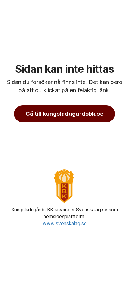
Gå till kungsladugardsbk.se (64, 113)
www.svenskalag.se (65, 223)
